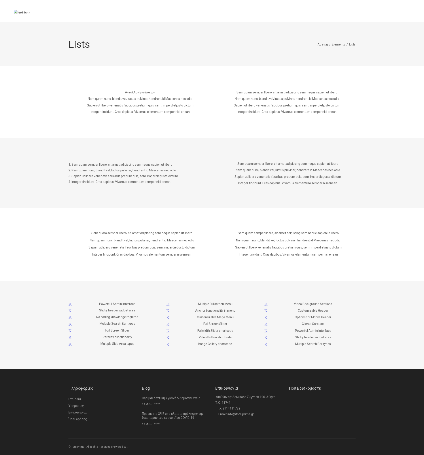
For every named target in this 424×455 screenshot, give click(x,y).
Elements (338, 44)
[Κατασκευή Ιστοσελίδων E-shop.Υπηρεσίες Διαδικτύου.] (137, 447)
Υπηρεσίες (76, 406)
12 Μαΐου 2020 (151, 404)
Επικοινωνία (77, 412)
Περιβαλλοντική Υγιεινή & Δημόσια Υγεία (171, 398)
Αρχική (323, 44)
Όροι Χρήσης (77, 419)
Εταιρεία (74, 399)
